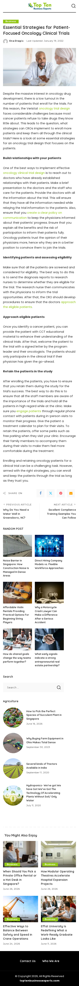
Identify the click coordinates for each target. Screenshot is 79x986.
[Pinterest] (61, 493)
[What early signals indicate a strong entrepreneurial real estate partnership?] (49, 639)
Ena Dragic (16, 40)
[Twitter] (51, 493)
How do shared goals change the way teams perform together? (17, 657)
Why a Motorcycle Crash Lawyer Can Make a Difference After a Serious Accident (46, 615)
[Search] (73, 6)
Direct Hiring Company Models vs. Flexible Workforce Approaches (49, 564)
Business (10, 21)
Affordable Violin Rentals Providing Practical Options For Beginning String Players (16, 615)
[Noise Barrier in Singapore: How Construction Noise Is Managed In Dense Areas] (17, 546)
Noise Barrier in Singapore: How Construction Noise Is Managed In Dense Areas (16, 568)
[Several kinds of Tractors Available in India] (13, 768)
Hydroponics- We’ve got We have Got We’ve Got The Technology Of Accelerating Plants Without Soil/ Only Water (43, 793)
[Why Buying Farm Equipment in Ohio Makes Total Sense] (13, 743)
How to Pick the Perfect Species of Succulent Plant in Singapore (44, 715)
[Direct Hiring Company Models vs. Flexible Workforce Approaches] (49, 546)
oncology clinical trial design (24, 173)
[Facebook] (40, 493)
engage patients (28, 411)
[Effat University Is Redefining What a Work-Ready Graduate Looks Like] (58, 909)
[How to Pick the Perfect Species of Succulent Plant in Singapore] (13, 718)
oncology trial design (54, 108)
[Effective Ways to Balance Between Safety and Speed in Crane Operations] (20, 909)
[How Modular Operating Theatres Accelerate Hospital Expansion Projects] (58, 854)
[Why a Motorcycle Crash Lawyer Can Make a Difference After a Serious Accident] (49, 593)
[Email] (71, 493)
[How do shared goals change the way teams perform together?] (17, 639)
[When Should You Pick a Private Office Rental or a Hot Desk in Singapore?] (20, 854)
